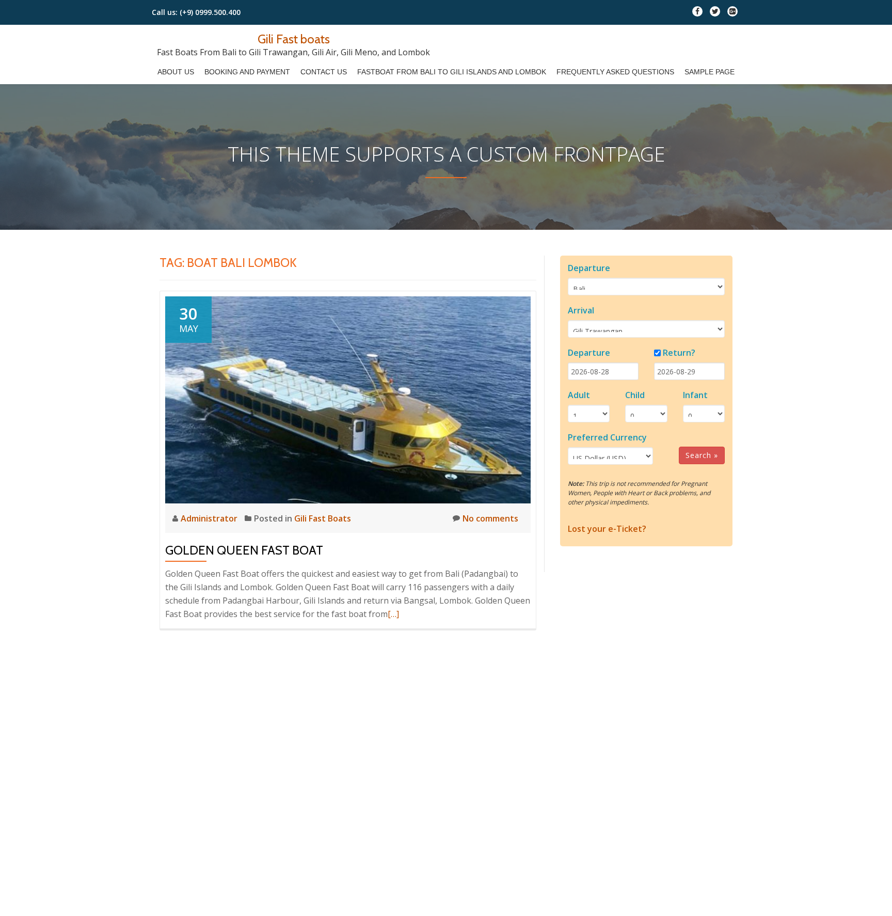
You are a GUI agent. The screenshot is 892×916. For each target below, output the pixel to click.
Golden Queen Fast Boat (244, 550)
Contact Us (323, 72)
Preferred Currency (607, 437)
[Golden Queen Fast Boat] (348, 399)
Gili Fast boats (294, 38)
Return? (679, 352)
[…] (393, 614)
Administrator (210, 518)
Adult (579, 395)
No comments (490, 518)
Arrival (581, 310)
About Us (175, 72)
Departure (589, 268)
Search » (702, 455)
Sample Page (709, 72)
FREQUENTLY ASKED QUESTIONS (615, 72)
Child (635, 395)
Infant (695, 395)
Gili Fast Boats (322, 518)
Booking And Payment (247, 72)
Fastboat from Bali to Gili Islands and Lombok (451, 72)
